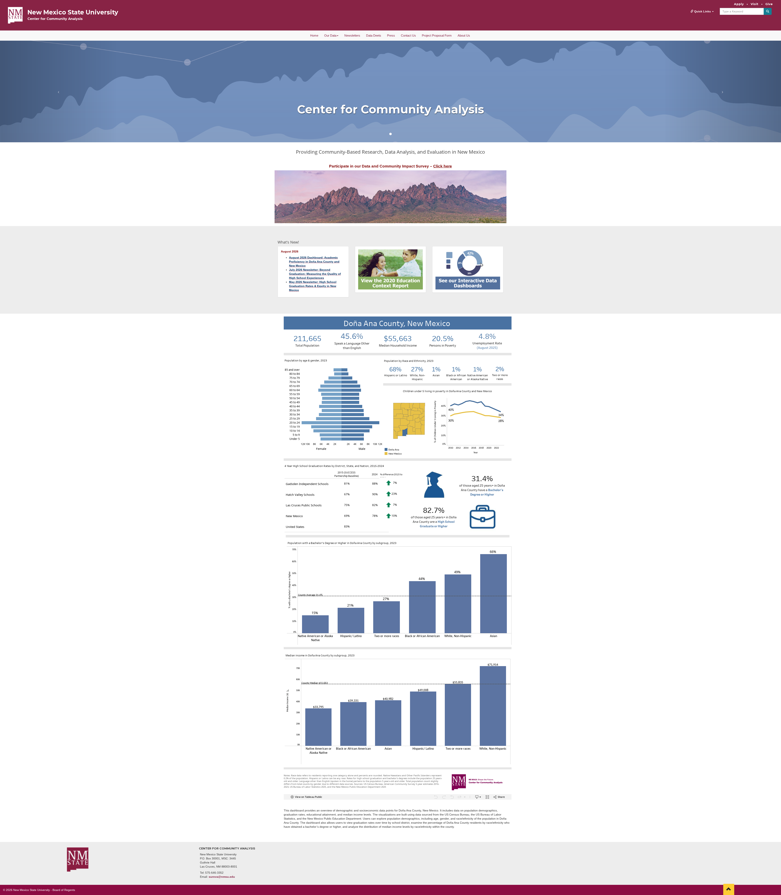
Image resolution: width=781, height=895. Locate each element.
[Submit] (768, 11)
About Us (464, 35)
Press (391, 35)
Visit (754, 4)
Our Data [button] (330, 35)
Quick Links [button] (702, 11)
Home (314, 35)
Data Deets (373, 35)
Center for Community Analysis (55, 19)
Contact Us (408, 35)
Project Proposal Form (437, 35)
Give (769, 4)
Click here (442, 166)
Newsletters (352, 35)
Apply (739, 4)
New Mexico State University (72, 12)
